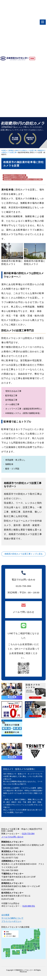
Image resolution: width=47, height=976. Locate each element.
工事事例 (11, 150)
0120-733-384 (28, 834)
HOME (3, 150)
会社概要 (5, 915)
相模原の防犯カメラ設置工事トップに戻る (24, 554)
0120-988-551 (28, 906)
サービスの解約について (12, 918)
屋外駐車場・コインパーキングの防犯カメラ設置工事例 (22, 179)
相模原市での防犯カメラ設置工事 (15, 177)
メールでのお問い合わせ (12, 837)
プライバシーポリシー (11, 921)
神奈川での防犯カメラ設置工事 (25, 150)
